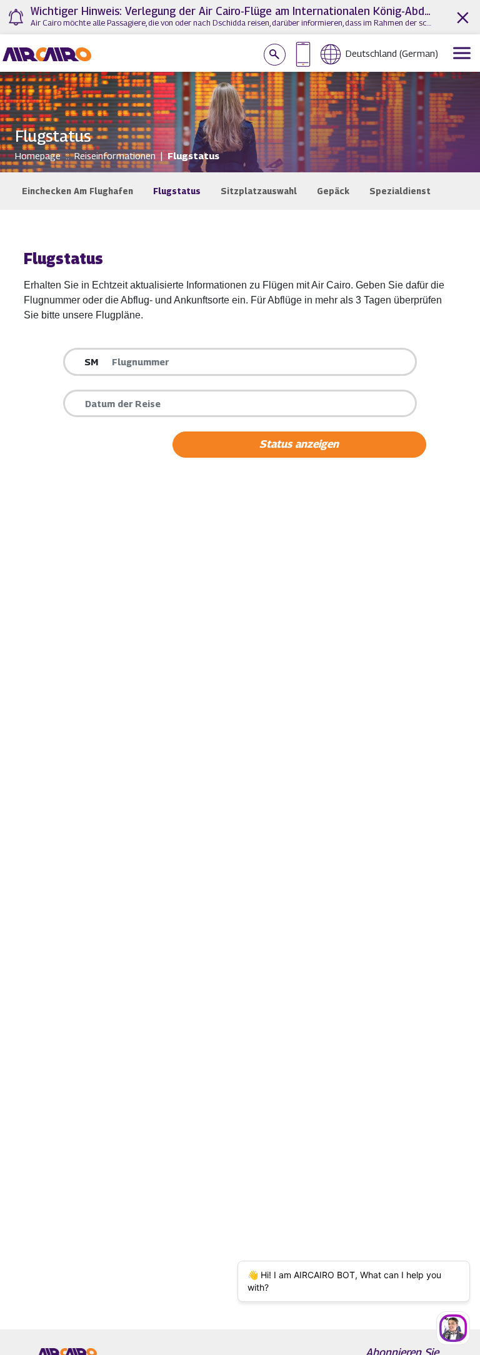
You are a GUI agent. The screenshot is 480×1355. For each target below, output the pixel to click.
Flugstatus (177, 191)
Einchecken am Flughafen (77, 191)
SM (91, 361)
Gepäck (333, 191)
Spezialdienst (400, 191)
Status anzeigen (299, 444)
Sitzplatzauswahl (259, 191)
